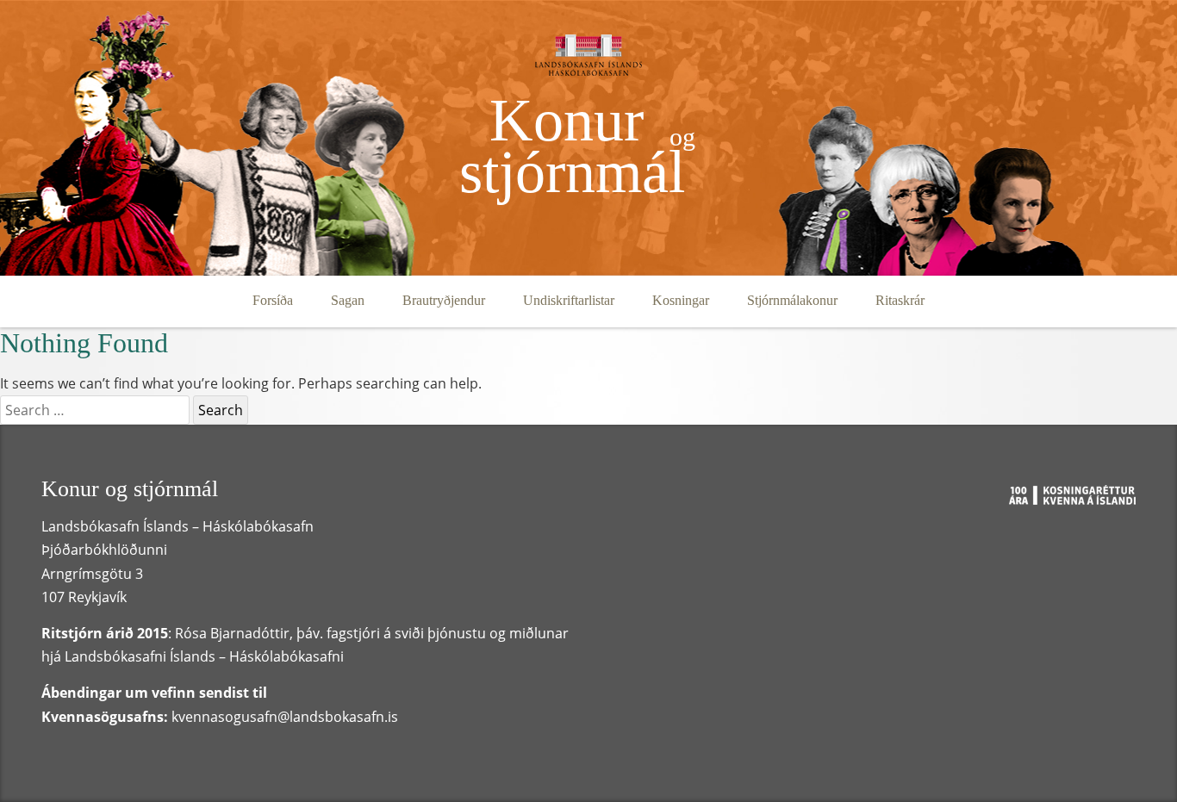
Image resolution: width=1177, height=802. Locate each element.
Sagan (347, 300)
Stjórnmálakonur (792, 300)
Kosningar (680, 300)
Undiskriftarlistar (568, 300)
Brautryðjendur (443, 300)
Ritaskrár (900, 300)
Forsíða (272, 300)
